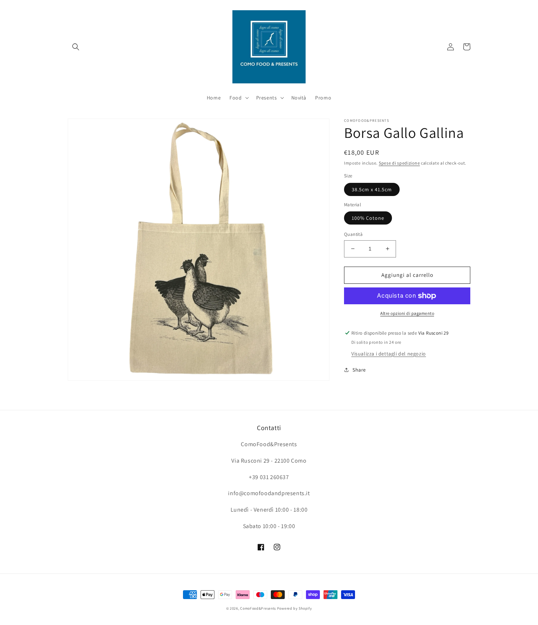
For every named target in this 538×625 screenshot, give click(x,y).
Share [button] (359, 369)
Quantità (353, 234)
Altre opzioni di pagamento (407, 313)
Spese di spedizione (399, 163)
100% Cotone (368, 218)
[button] (76, 47)
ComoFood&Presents (258, 608)
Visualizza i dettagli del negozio (388, 353)
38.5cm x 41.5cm (372, 189)
